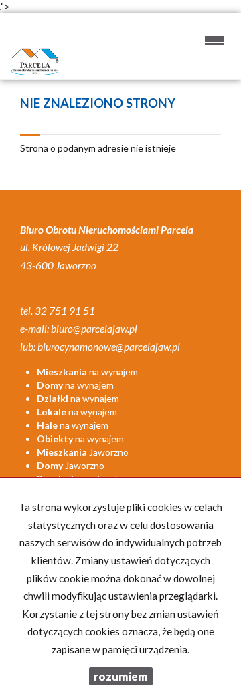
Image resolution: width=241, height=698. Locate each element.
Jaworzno (83, 452)
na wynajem (87, 371)
